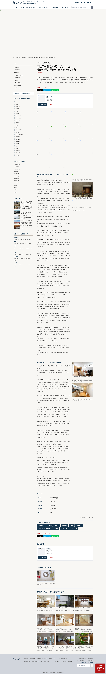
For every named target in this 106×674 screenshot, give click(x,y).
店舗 (17, 146)
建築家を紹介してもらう (37, 661)
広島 (15, 258)
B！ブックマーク (47, 90)
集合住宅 (18, 143)
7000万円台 (16, 183)
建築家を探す (55, 7)
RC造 (17, 111)
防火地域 (57, 525)
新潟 (22, 248)
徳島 (31, 258)
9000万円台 (16, 185)
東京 (15, 243)
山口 (20, 258)
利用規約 (64, 661)
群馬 (30, 243)
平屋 (17, 125)
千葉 (23, 243)
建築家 (16, 80)
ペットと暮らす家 (19, 134)
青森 (18, 239)
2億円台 (15, 190)
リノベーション (19, 115)
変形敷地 (18, 122)
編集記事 (16, 72)
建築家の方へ (47, 661)
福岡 (15, 265)
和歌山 (27, 254)
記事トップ (40, 87)
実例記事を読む (19, 7)
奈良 (22, 254)
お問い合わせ (65, 7)
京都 (17, 254)
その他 (17, 155)
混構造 (17, 113)
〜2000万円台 (17, 169)
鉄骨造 (17, 108)
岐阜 (15, 250)
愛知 (15, 248)
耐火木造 (18, 106)
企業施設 (18, 150)
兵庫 (20, 254)
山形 (28, 239)
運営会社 (70, 661)
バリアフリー (18, 136)
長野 (20, 248)
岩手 (21, 239)
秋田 (25, 239)
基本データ (47, 87)
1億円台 (15, 187)
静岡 (17, 248)
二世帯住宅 (18, 118)
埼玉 (21, 243)
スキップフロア (74, 528)
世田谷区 (41, 525)
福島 (30, 239)
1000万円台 (16, 167)
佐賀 (17, 265)
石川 (29, 248)
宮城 (23, 239)
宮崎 (27, 265)
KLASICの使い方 (63, 658)
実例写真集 (17, 70)
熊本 (22, 265)
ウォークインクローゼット (44, 528)
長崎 (20, 265)
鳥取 (22, 258)
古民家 (17, 132)
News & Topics (18, 83)
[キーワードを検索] (92, 7)
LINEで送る (56, 90)
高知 (15, 260)
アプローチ (56, 528)
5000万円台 (16, 178)
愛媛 (29, 258)
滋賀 (24, 254)
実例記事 (18, 57)
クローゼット (79, 525)
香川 (27, 258)
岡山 (17, 258)
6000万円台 (16, 180)
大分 (24, 265)
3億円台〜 (16, 192)
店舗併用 (18, 139)
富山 (27, 248)
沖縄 (15, 267)
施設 (17, 148)
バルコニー (64, 528)
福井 (31, 248)
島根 (24, 258)
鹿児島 (29, 265)
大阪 (15, 254)
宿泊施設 (18, 153)
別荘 (17, 127)
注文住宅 (24, 57)
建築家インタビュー (53, 658)
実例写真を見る (31, 7)
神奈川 (18, 243)
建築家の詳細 (43, 104)
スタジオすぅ (40, 73)
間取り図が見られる (20, 130)
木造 (17, 104)
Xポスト (40, 90)
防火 (72, 525)
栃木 (28, 243)
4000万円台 (16, 176)
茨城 (25, 243)
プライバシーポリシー (56, 661)
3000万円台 (16, 173)
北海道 (15, 239)
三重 (30, 254)
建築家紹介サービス (19, 88)
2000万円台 (16, 171)
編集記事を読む (44, 7)
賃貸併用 (18, 141)
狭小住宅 (18, 120)
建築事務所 (17, 77)
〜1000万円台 (17, 164)
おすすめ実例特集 (18, 75)
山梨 (24, 248)
